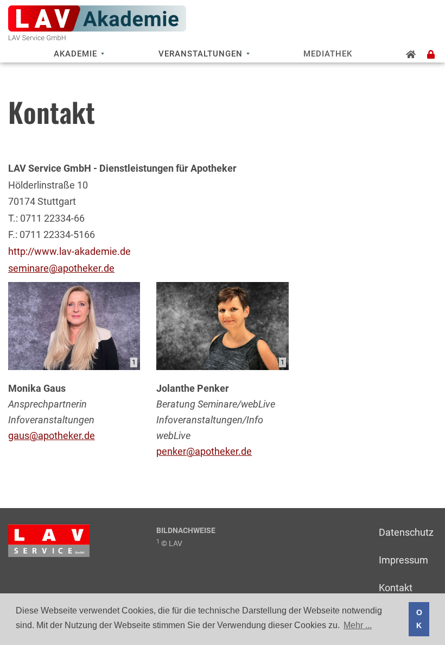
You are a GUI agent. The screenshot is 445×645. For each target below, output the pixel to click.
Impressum (403, 560)
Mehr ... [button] (358, 625)
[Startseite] (411, 54)
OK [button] (419, 619)
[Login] (431, 54)
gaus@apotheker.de (51, 435)
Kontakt (395, 587)
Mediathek (327, 54)
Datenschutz (406, 532)
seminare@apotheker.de (61, 268)
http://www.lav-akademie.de (69, 251)
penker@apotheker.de (204, 451)
